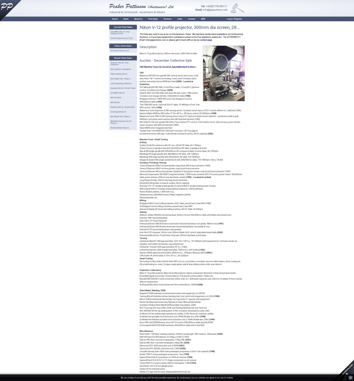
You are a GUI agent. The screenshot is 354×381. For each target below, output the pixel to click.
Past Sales (153, 19)
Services (168, 19)
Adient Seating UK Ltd (119, 74)
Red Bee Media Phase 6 (120, 128)
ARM (203, 19)
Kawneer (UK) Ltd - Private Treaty (123, 88)
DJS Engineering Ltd (118, 112)
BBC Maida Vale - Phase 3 (120, 79)
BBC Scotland (116, 98)
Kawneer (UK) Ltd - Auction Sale (123, 107)
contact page (206, 40)
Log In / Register (234, 19)
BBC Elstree (115, 102)
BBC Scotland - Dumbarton (121, 69)
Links (179, 19)
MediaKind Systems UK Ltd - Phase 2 (121, 122)
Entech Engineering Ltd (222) (122, 38)
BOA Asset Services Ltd (120, 51)
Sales (125, 19)
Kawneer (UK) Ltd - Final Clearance (119, 64)
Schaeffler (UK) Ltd (118, 93)
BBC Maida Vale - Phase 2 (120, 117)
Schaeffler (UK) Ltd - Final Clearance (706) (120, 33)
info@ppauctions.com (215, 9)
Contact (191, 19)
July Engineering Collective (121, 83)
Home (115, 19)
